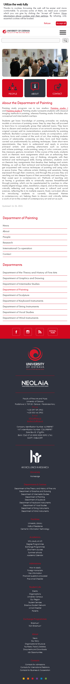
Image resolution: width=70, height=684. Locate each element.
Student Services (35, 603)
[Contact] (57, 88)
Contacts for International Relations (35, 667)
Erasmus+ (35, 623)
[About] (34, 88)
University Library (35, 523)
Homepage (35, 476)
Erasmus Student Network (35, 605)
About (6, 231)
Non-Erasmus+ (35, 626)
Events (35, 591)
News (6, 225)
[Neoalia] (34, 384)
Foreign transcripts (35, 571)
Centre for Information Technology (35, 529)
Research (8, 242)
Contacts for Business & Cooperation (35, 670)
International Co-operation (17, 248)
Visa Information (35, 573)
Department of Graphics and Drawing (23, 278)
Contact (7, 254)
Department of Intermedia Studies (21, 284)
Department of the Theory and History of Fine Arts (30, 272)
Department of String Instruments (21, 306)
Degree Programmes (35, 544)
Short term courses (35, 550)
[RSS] (40, 332)
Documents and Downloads (35, 650)
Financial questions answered (35, 576)
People (6, 237)
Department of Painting (20, 218)
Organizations (35, 594)
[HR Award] (34, 459)
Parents (35, 611)
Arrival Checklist (35, 608)
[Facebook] (16, 332)
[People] (12, 88)
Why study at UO (35, 541)
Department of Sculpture (16, 295)
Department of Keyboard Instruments (23, 301)
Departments (12, 265)
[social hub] (53, 332)
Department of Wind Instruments (20, 318)
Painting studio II (14, 111)
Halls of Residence (35, 526)
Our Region (35, 600)
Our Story (35, 641)
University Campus (35, 597)
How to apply (35, 568)
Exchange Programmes (35, 547)
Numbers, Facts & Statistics (35, 647)
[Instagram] (28, 332)
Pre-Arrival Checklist (35, 579)
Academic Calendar (35, 555)
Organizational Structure (35, 644)
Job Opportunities (35, 652)
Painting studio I (59, 108)
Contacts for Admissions (35, 665)
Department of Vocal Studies (18, 312)
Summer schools (35, 553)
